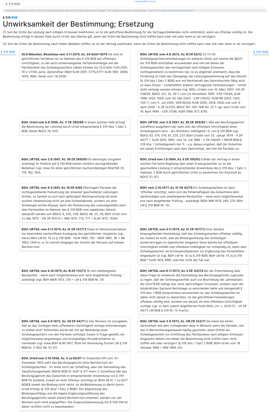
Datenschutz (150, 1)
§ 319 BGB (13, 4)
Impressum (139, 1)
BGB (14, 17)
